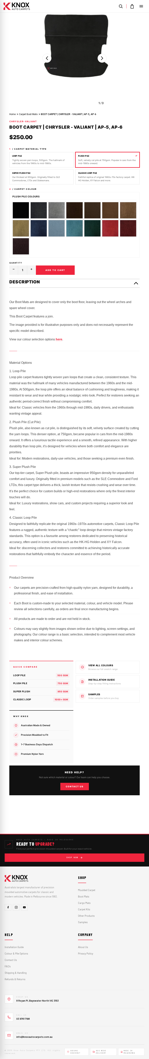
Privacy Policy (85, 953)
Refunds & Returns (15, 979)
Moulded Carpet (86, 890)
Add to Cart (55, 270)
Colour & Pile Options (16, 953)
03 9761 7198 (23, 1018)
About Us (83, 947)
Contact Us (74, 786)
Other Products (86, 915)
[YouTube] (24, 907)
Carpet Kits (84, 909)
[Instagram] (16, 907)
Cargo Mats (84, 902)
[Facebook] (8, 907)
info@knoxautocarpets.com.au (34, 1036)
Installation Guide (14, 947)
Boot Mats (83, 896)
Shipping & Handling (16, 972)
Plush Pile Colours (26, 196)
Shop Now (72, 857)
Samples (83, 922)
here (59, 339)
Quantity (15, 263)
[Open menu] (141, 6)
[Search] (121, 6)
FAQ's (8, 966)
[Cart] (132, 6)
